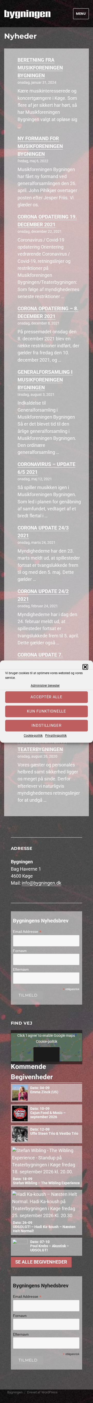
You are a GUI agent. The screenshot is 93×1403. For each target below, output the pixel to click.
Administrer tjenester (45, 685)
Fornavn (20, 951)
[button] (85, 666)
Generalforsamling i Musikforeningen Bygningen (45, 380)
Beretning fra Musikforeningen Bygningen (40, 68)
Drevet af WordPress (42, 1392)
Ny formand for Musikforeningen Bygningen (40, 146)
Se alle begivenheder (41, 1262)
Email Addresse (27, 931)
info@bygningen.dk (41, 883)
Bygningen (14, 1392)
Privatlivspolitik (56, 735)
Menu (81, 14)
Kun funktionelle (46, 711)
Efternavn (21, 969)
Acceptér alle (46, 697)
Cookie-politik (33, 735)
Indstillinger (46, 725)
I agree (46, 1054)
